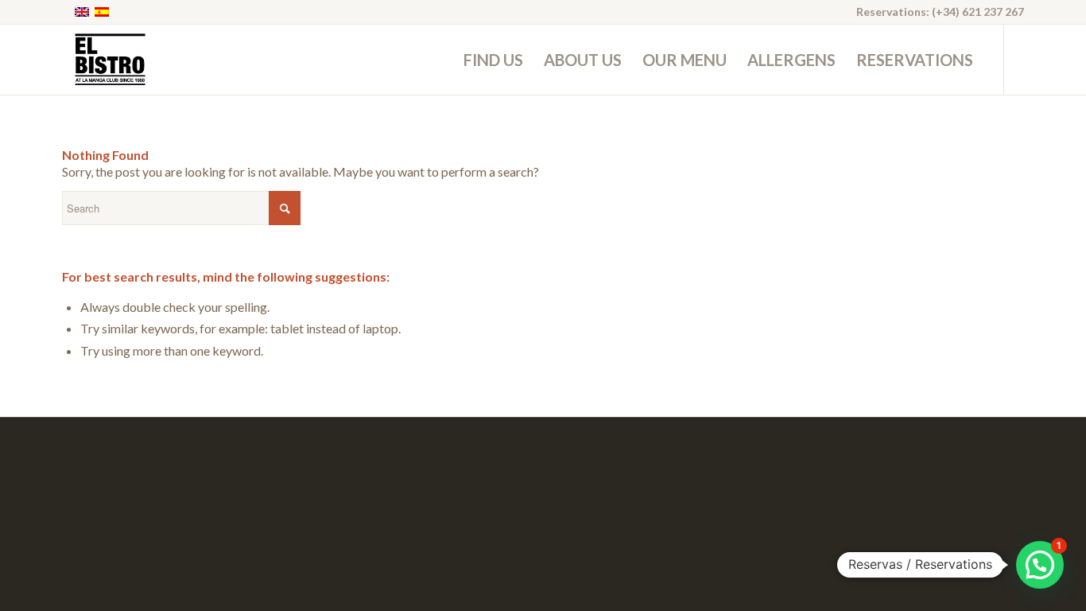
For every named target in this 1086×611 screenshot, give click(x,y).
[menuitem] (493, 60)
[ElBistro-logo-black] (109, 60)
